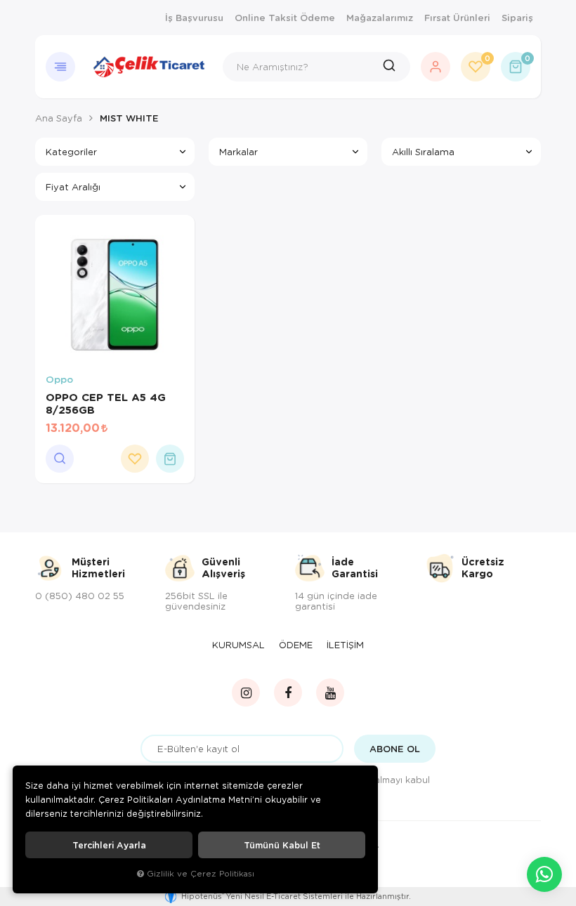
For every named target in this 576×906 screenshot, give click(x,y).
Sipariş (517, 17)
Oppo (59, 379)
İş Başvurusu (194, 17)
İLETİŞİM (345, 644)
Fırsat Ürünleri (457, 17)
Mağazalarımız (379, 17)
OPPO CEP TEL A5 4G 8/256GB (106, 403)
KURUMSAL (238, 644)
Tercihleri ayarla (109, 845)
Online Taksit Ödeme (285, 17)
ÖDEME (296, 644)
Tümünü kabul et (282, 845)
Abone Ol (394, 748)
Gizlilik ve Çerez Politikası (200, 873)
